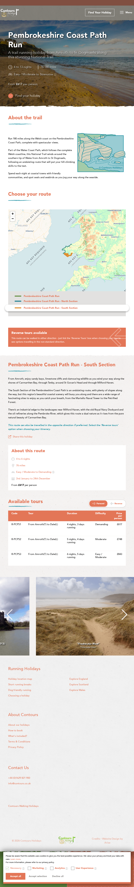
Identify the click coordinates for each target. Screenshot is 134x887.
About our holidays (19, 725)
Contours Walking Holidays (23, 806)
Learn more (15, 859)
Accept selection (38, 876)
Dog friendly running (19, 690)
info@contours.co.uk (19, 783)
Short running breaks (19, 684)
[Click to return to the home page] (10, 13)
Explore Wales (77, 690)
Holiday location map (20, 679)
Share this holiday (23, 436)
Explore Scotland (78, 684)
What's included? (17, 736)
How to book (15, 730)
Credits (96, 838)
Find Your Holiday (99, 12)
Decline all (58, 876)
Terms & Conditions (19, 741)
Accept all (15, 876)
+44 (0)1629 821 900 (19, 778)
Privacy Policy (16, 747)
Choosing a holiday (19, 695)
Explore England (78, 679)
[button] (12, 213)
